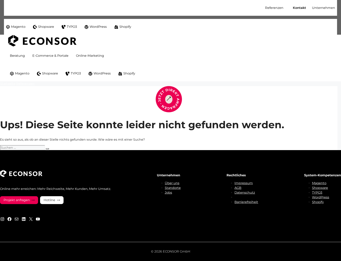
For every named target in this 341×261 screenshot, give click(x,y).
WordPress (320, 197)
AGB (237, 188)
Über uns (172, 183)
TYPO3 (317, 192)
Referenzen (25, 83)
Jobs (168, 192)
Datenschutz (244, 192)
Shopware (320, 188)
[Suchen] (47, 148)
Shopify (318, 202)
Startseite (7, 83)
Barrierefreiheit (246, 202)
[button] (259, 7)
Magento (319, 183)
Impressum (243, 183)
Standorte (173, 188)
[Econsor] (42, 45)
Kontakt (299, 8)
